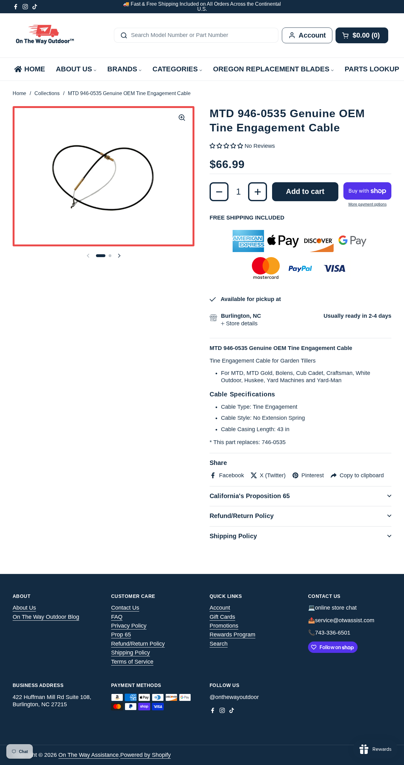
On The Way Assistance (88, 755)
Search (219, 644)
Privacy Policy (128, 626)
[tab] (239, 323)
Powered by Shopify (145, 755)
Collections (47, 93)
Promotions (224, 626)
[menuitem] (29, 69)
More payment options (367, 204)
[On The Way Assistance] (44, 35)
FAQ (116, 617)
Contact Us (125, 608)
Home (19, 93)
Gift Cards (222, 617)
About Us (24, 608)
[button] (100, 255)
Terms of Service (132, 662)
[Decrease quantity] (219, 191)
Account (220, 608)
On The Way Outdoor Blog (46, 617)
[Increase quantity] (257, 191)
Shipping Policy (130, 652)
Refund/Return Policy (138, 644)
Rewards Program (232, 634)
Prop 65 (121, 634)
